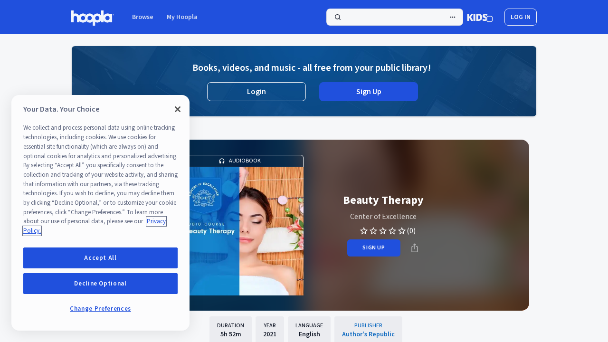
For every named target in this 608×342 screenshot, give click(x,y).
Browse (142, 17)
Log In (521, 17)
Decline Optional (100, 283)
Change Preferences (100, 308)
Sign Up (368, 91)
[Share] (414, 248)
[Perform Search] (394, 17)
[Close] (177, 109)
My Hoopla (182, 17)
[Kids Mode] (480, 17)
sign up (373, 248)
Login (256, 91)
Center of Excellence (383, 216)
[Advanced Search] (452, 17)
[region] (100, 213)
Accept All (100, 258)
